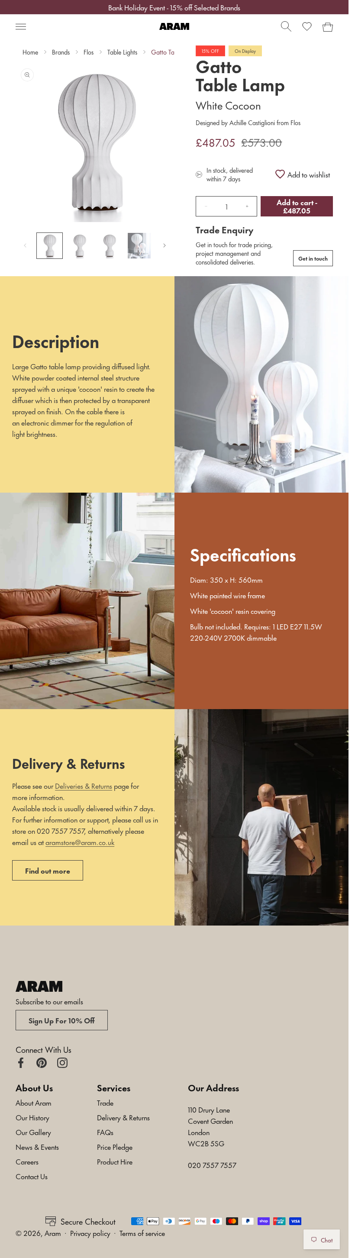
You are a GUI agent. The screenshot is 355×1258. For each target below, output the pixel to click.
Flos (89, 52)
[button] (21, 26)
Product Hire (114, 1161)
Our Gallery (33, 1131)
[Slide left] (25, 245)
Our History (32, 1117)
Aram (53, 1232)
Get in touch (313, 258)
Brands (61, 52)
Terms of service (142, 1232)
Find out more (47, 870)
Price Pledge (114, 1146)
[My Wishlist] (307, 26)
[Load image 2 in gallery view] (79, 245)
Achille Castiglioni (252, 122)
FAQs (105, 1131)
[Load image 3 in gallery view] (109, 245)
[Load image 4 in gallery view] (139, 245)
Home (30, 52)
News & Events (37, 1146)
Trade (105, 1102)
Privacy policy (90, 1232)
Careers (27, 1161)
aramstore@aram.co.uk (79, 841)
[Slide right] (164, 245)
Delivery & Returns (123, 1117)
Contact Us (32, 1175)
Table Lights (122, 52)
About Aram (34, 1102)
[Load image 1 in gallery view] (49, 245)
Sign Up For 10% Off (62, 1020)
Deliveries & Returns (83, 785)
